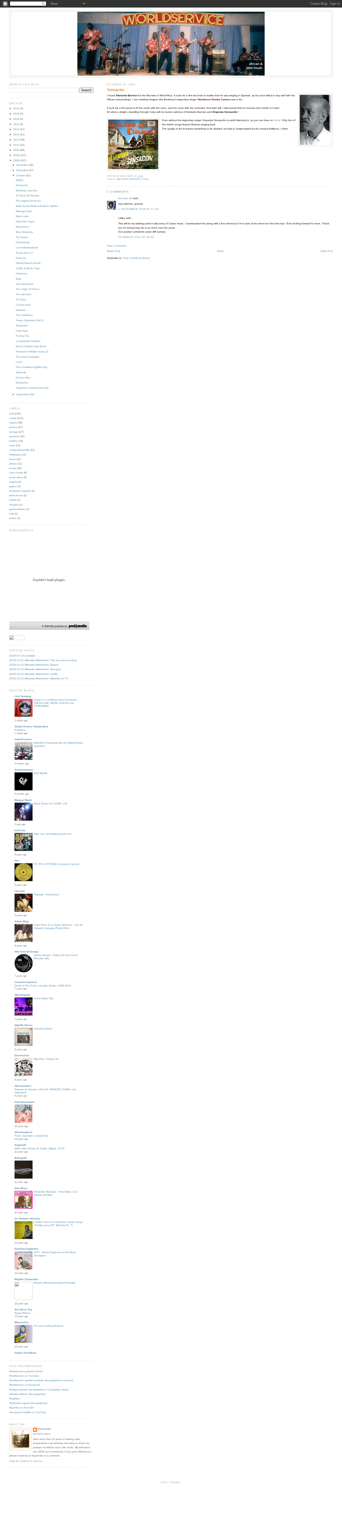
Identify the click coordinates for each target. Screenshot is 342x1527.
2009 (16, 155)
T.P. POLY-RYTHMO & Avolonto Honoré (56, 864)
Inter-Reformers (25, 284)
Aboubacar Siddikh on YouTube (27, 1412)
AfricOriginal (22, 994)
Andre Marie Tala (43, 998)
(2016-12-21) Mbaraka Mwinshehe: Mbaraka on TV (38, 678)
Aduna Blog (22, 921)
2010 (16, 150)
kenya (12, 468)
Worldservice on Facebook (24, 1384)
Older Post (326, 251)
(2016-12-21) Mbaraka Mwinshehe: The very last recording (43, 660)
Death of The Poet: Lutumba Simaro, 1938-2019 (43, 985)
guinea (13, 427)
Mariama (21, 310)
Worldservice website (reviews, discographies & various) (41, 1380)
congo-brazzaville (19, 449)
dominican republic (20, 490)
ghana (13, 463)
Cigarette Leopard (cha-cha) (32, 387)
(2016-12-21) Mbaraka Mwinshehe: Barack (33, 664)
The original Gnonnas (28, 200)
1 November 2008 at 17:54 (138, 209)
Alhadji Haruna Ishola (28, 263)
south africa (16, 477)
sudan (13, 518)
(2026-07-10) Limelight (22, 655)
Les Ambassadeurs (27, 247)
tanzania (14, 436)
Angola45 (20, 1145)
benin (12, 459)
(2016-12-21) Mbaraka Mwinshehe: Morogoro (35, 669)
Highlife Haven (23, 1025)
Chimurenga (23, 242)
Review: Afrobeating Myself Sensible (55, 1282)
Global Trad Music (26, 1352)
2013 (16, 134)
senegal (14, 431)
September (23, 394)
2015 (16, 124)
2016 (16, 119)
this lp (277, 120)
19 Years (21, 299)
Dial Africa (21, 1188)
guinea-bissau (17, 509)
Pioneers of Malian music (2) (32, 351)
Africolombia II (23, 1132)
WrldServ (44, 1429)
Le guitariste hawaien (28, 341)
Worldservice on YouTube (24, 1375)
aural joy (20, 830)
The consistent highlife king (31, 367)
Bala (18, 278)
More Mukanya (24, 232)
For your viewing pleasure (48, 1325)
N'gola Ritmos (22, 1313)
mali (11, 413)
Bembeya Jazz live (26, 190)
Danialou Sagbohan (26, 1248)
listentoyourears (25, 1102)
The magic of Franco (28, 289)
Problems (20, 730)
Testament (22, 325)
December (22, 165)
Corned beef (23, 304)
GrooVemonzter (24, 769)
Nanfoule (21, 372)
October (21, 175)
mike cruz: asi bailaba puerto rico (53, 833)
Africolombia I (23, 1086)
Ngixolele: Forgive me (46, 1059)
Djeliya (19, 180)
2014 (16, 129)
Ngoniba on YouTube (21, 1407)
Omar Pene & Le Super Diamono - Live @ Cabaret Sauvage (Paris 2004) (58, 926)
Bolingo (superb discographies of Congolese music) (39, 1389)
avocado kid (125, 198)
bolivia (13, 499)
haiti (11, 513)
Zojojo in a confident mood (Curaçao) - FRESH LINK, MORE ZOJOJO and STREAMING (56, 703)
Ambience (21, 273)
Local (19, 361)
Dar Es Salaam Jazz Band (31, 346)
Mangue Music (23, 800)
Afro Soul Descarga (26, 951)
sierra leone (16, 495)
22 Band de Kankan (27, 195)
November (22, 170)
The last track (23, 294)
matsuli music (23, 739)
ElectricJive (22, 1055)
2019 (16, 108)
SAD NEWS (40, 773)
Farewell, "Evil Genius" (47, 894)
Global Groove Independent (31, 726)
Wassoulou (21, 1322)
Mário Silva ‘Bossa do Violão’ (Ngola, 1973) (39, 1148)
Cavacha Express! (26, 982)
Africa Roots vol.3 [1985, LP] (50, 803)
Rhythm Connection (26, 1279)
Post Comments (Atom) (136, 258)
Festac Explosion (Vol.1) (30, 320)
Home (220, 251)
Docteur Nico (23, 377)
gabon (13, 486)
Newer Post (113, 251)
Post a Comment (116, 245)
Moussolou (22, 382)
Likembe (20, 891)
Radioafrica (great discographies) (28, 1403)
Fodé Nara (22, 330)
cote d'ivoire (16, 472)
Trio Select (22, 237)
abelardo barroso (129, 179)
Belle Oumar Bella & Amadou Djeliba (37, 206)
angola (13, 481)
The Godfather (24, 315)
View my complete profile (26, 1461)
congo (13, 418)
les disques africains (27, 1218)
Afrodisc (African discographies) (27, 1394)
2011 (16, 145)
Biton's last (22, 216)
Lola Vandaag (23, 696)
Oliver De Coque (25, 221)
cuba (145, 179)
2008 (16, 160)
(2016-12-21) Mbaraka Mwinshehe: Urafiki (33, 674)
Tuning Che (22, 335)
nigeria (13, 422)
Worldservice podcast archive (26, 1371)
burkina (13, 440)
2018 (16, 113)
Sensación (115, 90)
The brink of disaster (27, 356)
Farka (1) (21, 258)
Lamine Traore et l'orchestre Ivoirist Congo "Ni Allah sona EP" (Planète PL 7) (58, 1224)
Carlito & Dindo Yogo (28, 268)
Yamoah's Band (43, 1028)
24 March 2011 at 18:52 (136, 237)
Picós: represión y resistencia (31, 1135)
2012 (16, 139)
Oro (17, 860)
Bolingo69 (21, 1158)
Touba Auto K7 (24, 252)
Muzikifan (14, 1398)
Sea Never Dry (23, 1309)
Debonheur (22, 226)
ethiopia (14, 504)
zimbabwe (15, 454)
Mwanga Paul (24, 211)
